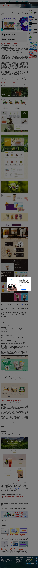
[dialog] (19, 284)
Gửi (23, 289)
